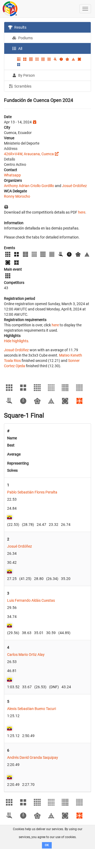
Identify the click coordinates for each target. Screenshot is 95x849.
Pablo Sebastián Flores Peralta (32, 492)
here (81, 212)
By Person (26, 75)
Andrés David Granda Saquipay (32, 757)
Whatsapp (12, 175)
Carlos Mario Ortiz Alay (26, 654)
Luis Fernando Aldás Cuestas (31, 600)
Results (19, 27)
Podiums (25, 38)
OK (47, 845)
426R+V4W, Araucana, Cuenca (29, 154)
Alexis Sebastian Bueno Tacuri (31, 709)
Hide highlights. (16, 341)
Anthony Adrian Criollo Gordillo (29, 186)
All (19, 48)
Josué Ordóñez (74, 186)
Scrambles (22, 86)
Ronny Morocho (17, 196)
